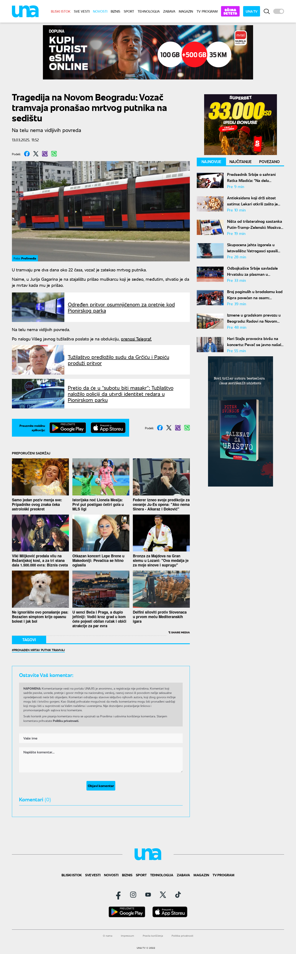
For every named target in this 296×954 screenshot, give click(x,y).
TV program (207, 11)
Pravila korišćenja (153, 935)
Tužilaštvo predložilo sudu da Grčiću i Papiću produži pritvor (118, 359)
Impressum (127, 935)
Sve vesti (81, 11)
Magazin (186, 11)
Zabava (169, 11)
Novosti (100, 11)
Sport (129, 11)
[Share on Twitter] (36, 153)
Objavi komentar (101, 785)
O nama (107, 935)
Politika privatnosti (182, 935)
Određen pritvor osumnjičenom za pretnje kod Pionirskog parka (121, 307)
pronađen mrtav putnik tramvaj (39, 650)
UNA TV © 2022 (146, 948)
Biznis (115, 11)
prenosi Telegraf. (136, 339)
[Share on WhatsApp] (54, 154)
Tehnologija (149, 11)
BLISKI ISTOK (60, 11)
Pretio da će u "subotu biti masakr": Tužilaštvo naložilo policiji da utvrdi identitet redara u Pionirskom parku (120, 393)
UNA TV (251, 11)
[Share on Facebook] (27, 154)
